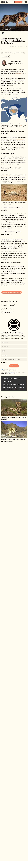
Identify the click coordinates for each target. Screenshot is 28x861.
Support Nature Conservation (11, 292)
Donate (18, 2)
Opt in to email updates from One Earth (10, 369)
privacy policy (10, 372)
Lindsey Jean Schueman (15, 61)
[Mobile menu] (26, 2)
